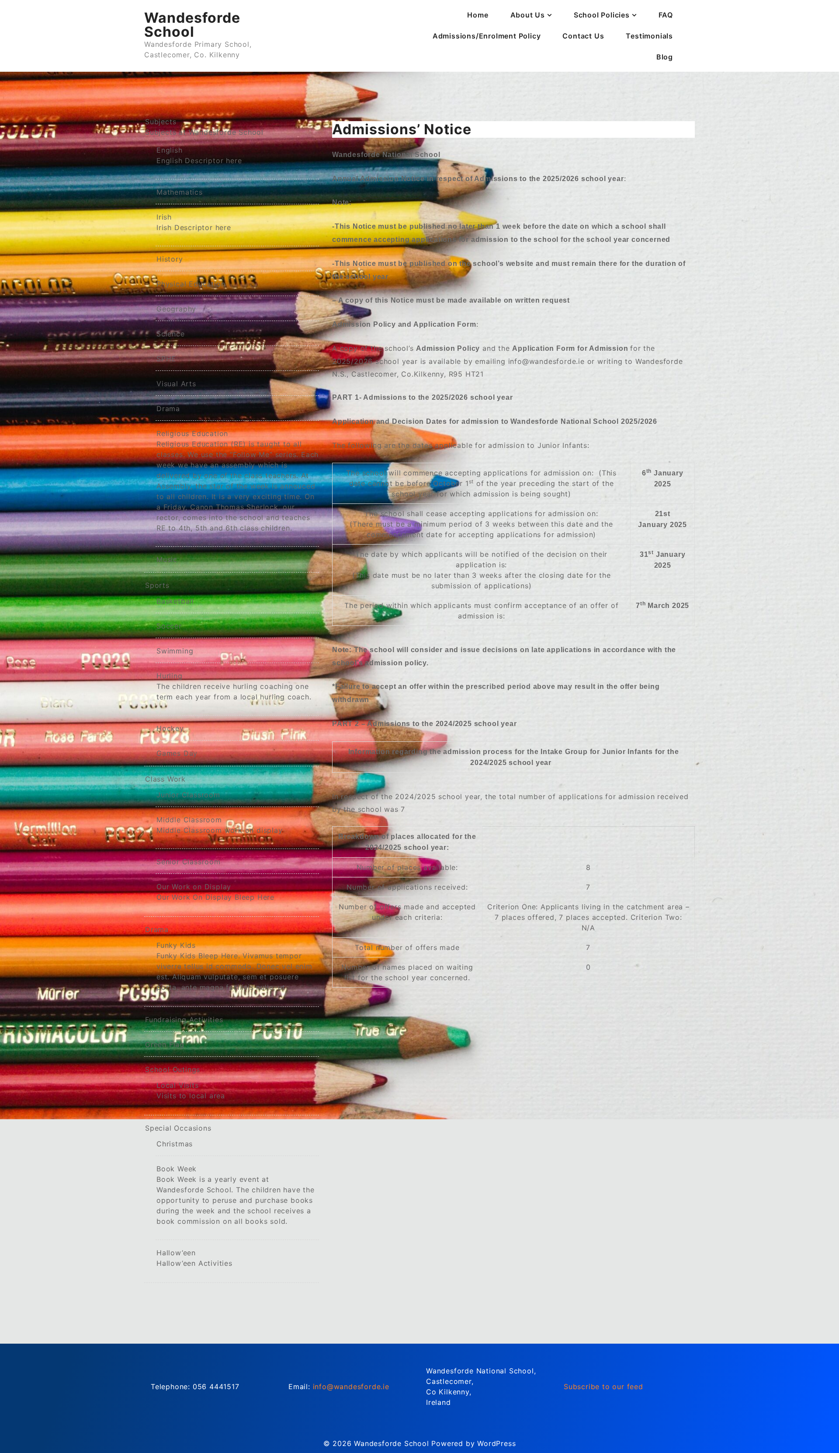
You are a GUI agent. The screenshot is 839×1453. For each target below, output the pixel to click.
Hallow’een (194, 1258)
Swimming (174, 650)
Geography (176, 308)
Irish (193, 222)
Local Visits (190, 1090)
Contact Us (583, 35)
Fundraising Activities (184, 1019)
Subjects (204, 126)
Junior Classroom (188, 794)
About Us (527, 14)
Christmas (174, 1143)
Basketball (175, 601)
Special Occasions (178, 1128)
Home (477, 14)
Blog (664, 56)
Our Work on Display (215, 891)
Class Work (165, 779)
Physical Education (190, 283)
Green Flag (164, 1044)
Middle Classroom (219, 825)
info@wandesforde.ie (351, 1386)
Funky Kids (234, 966)
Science (170, 333)
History (169, 259)
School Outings (172, 1069)
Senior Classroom (188, 861)
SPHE (166, 358)
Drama (168, 408)
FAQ (666, 14)
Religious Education (237, 480)
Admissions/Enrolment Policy (487, 35)
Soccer (169, 626)
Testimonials (649, 35)
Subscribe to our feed (603, 1386)
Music (166, 559)
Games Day (177, 753)
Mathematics (179, 192)
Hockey (170, 728)
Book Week (235, 1195)
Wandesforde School (192, 24)
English (199, 155)
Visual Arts (176, 383)
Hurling (234, 686)
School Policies (602, 14)
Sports (157, 585)
